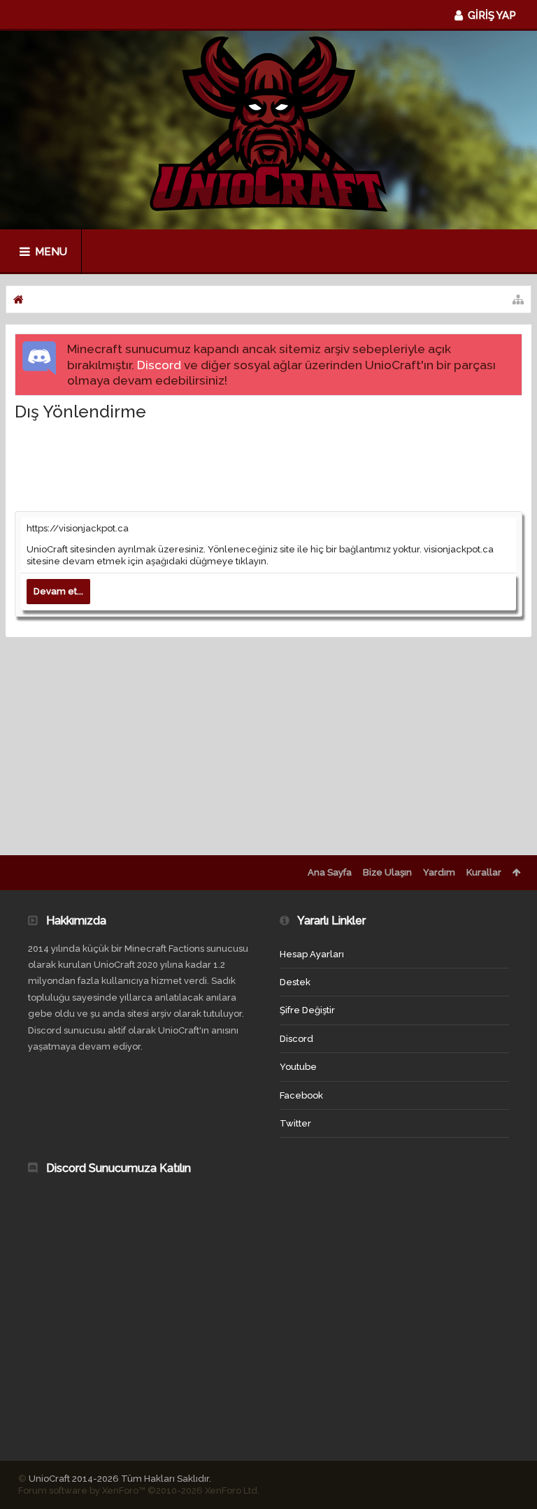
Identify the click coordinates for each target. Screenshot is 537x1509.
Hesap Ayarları (312, 954)
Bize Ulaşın (387, 872)
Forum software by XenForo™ (138, 1490)
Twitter (295, 1123)
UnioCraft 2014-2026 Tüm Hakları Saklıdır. (120, 1478)
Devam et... (58, 591)
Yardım (439, 872)
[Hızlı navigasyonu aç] (518, 299)
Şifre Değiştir (307, 1010)
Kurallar (483, 872)
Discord (159, 365)
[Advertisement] (269, 465)
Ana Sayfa (330, 872)
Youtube (298, 1066)
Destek (295, 982)
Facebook (301, 1095)
